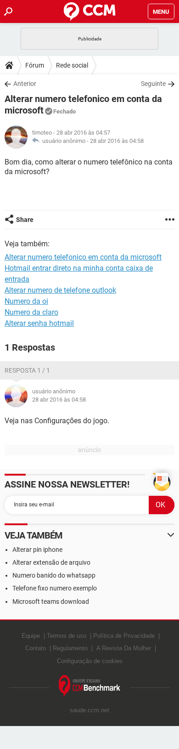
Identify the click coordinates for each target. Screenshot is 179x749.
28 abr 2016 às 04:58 (117, 140)
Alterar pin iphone (37, 549)
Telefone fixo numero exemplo (54, 588)
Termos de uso (66, 635)
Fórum (34, 65)
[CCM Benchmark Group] (90, 686)
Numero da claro (31, 312)
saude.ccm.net (89, 710)
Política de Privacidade (124, 635)
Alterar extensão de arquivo (51, 562)
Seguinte (153, 83)
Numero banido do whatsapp (53, 575)
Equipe (31, 635)
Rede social (72, 65)
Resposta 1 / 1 (27, 370)
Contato (35, 648)
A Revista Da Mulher (123, 648)
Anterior (24, 83)
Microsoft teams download (50, 601)
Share (25, 219)
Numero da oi (26, 301)
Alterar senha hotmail (39, 323)
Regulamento (70, 648)
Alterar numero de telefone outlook (60, 290)
